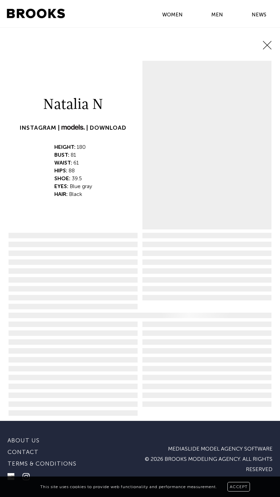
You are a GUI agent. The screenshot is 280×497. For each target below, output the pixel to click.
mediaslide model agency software (220, 448)
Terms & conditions (42, 463)
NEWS (259, 15)
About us (24, 440)
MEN (217, 15)
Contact (23, 452)
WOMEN (172, 15)
